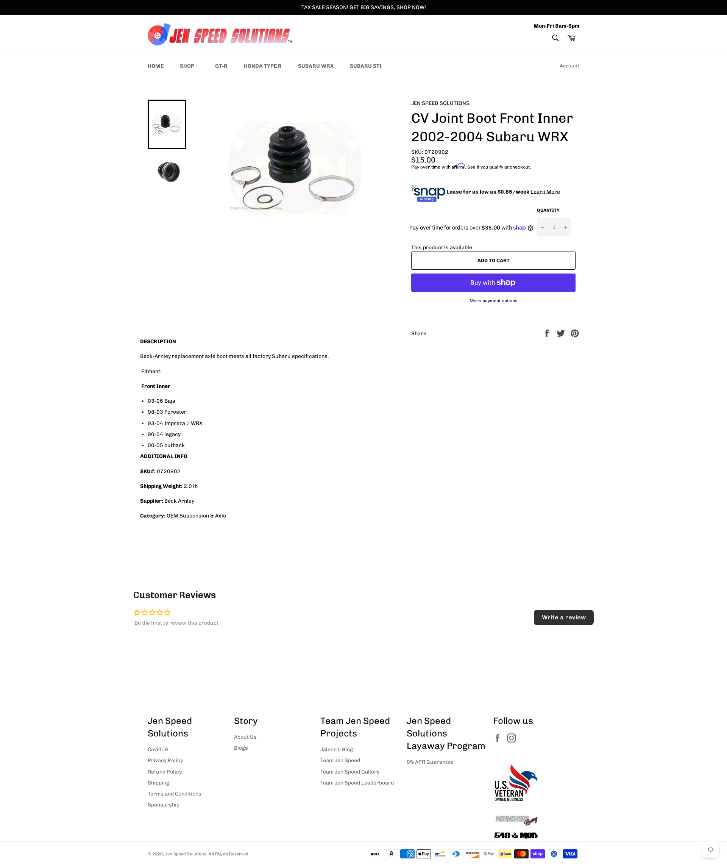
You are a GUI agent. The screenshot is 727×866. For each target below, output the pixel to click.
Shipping (158, 783)
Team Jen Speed (340, 760)
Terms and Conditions (174, 794)
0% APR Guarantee (430, 762)
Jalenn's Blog (336, 749)
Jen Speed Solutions (185, 854)
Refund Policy (165, 772)
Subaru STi (366, 66)
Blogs (241, 748)
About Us (245, 737)
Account (569, 66)
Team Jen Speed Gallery (349, 772)
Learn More (545, 191)
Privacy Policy (165, 760)
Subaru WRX (316, 66)
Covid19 (158, 749)
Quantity (548, 210)
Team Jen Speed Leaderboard (357, 783)
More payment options (494, 300)
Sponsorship (163, 805)
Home (156, 66)
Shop (187, 66)
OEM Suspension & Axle (196, 516)
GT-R (221, 66)
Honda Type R (263, 66)
